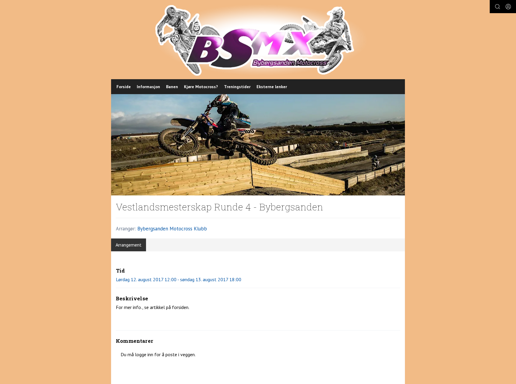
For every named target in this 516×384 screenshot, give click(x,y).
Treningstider (237, 86)
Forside (123, 86)
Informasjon (148, 86)
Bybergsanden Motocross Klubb (172, 228)
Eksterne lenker (272, 86)
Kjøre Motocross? (201, 86)
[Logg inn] (508, 6)
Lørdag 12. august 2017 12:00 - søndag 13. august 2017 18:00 (178, 279)
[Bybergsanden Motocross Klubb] (261, 40)
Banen (172, 86)
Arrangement (129, 245)
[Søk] (497, 6)
